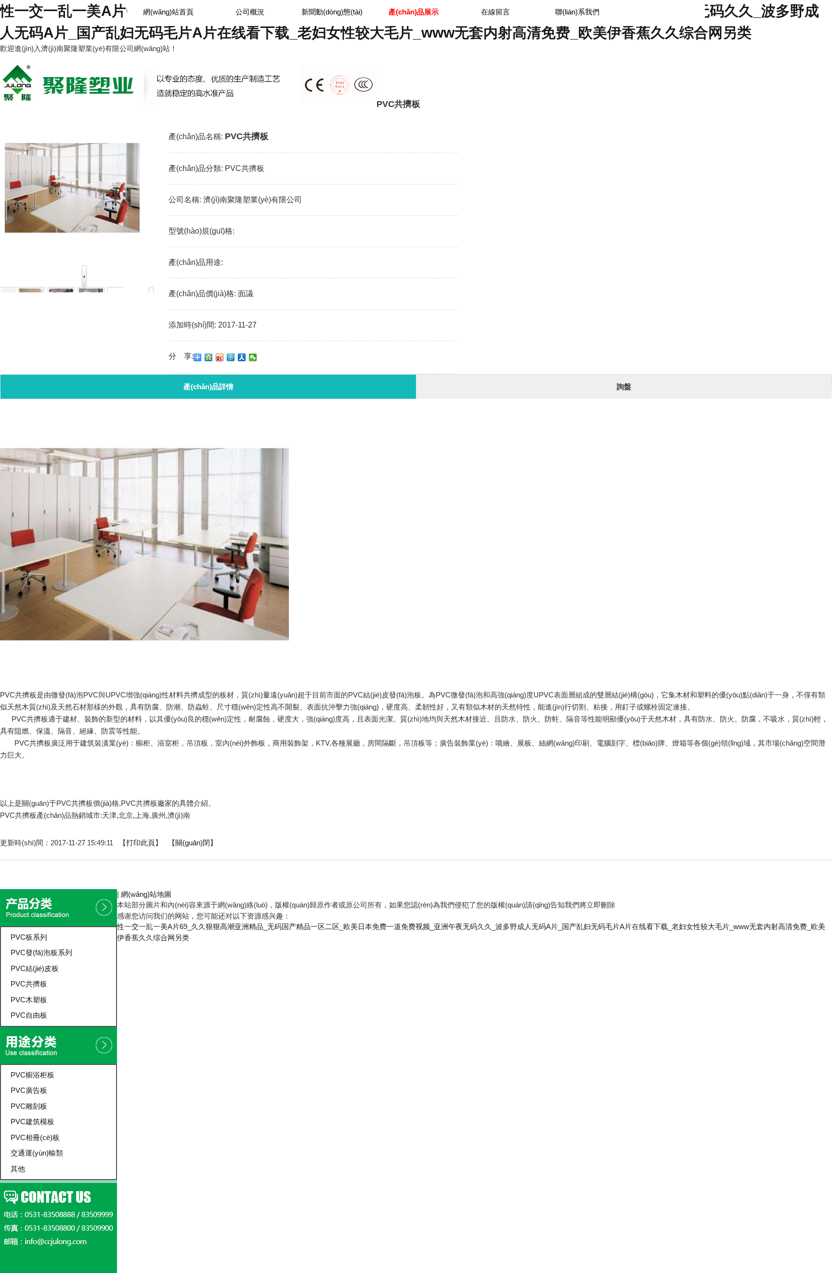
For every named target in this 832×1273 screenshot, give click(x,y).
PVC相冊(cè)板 (35, 1137)
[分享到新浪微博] (220, 357)
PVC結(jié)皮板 (35, 968)
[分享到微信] (253, 357)
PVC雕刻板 (29, 1106)
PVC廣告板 (29, 1090)
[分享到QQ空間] (209, 357)
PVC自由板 (29, 1015)
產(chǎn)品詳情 (208, 386)
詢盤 (624, 386)
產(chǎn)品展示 (476, 76)
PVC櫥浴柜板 (32, 1075)
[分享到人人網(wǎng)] (242, 357)
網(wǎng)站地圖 (146, 894)
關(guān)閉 (192, 843)
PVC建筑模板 (32, 1121)
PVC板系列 (29, 937)
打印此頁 (140, 843)
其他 (18, 1169)
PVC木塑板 (29, 1000)
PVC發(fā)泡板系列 (41, 952)
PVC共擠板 (526, 76)
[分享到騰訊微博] (231, 357)
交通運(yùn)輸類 (37, 1153)
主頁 (436, 76)
